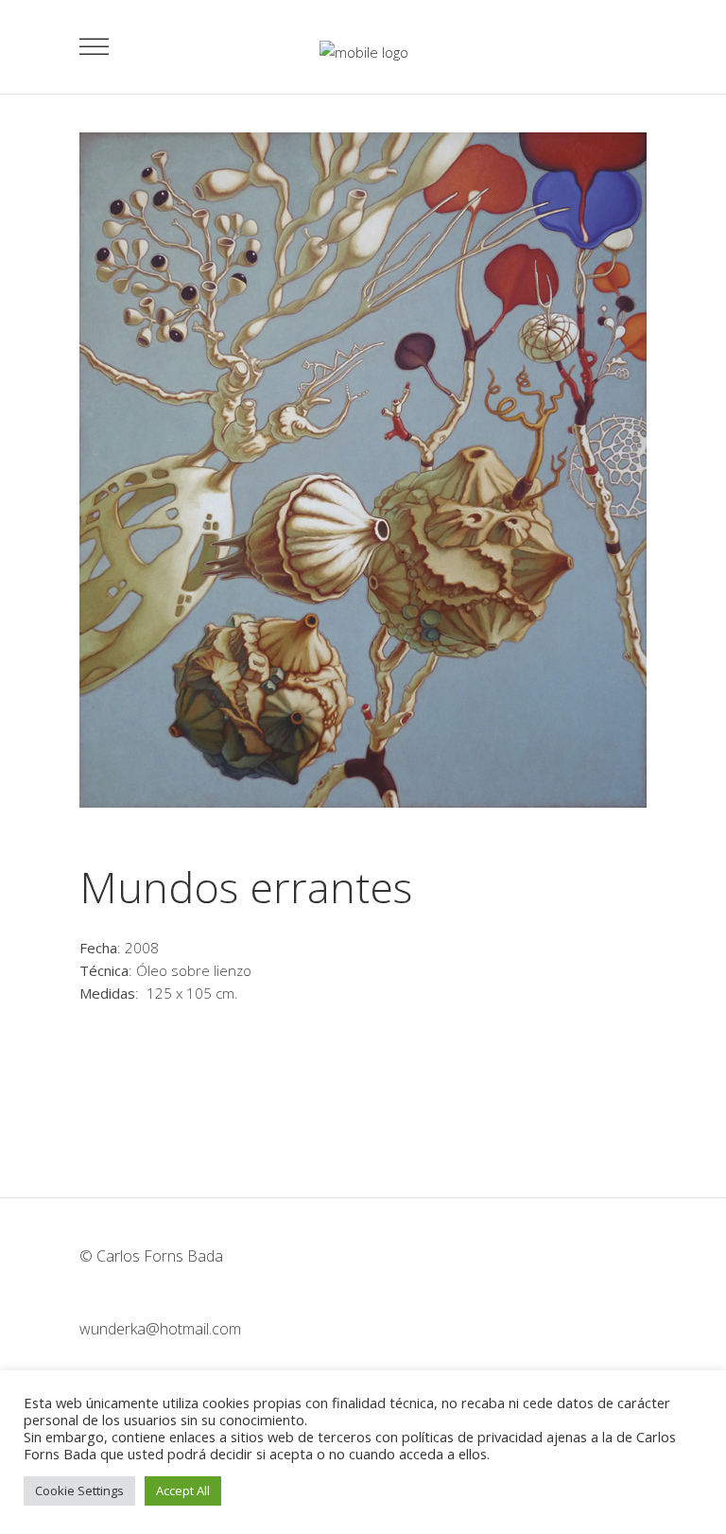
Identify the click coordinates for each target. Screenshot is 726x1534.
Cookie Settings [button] (79, 1490)
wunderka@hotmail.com (160, 1328)
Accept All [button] (183, 1490)
